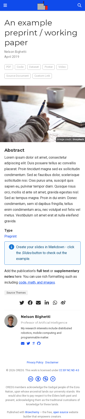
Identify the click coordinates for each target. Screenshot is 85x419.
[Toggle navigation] (5, 5)
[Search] (80, 5)
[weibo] (63, 302)
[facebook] (30, 302)
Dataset (34, 66)
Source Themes (16, 292)
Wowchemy (32, 412)
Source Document (17, 75)
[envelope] (38, 302)
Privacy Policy (35, 362)
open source (60, 412)
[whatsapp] (55, 302)
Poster (49, 66)
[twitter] (22, 302)
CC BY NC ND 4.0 (69, 370)
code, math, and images (37, 282)
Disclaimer (51, 362)
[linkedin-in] (46, 302)
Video (62, 66)
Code (20, 66)
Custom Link (42, 75)
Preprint (10, 236)
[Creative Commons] (42, 379)
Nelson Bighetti (15, 51)
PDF (8, 66)
